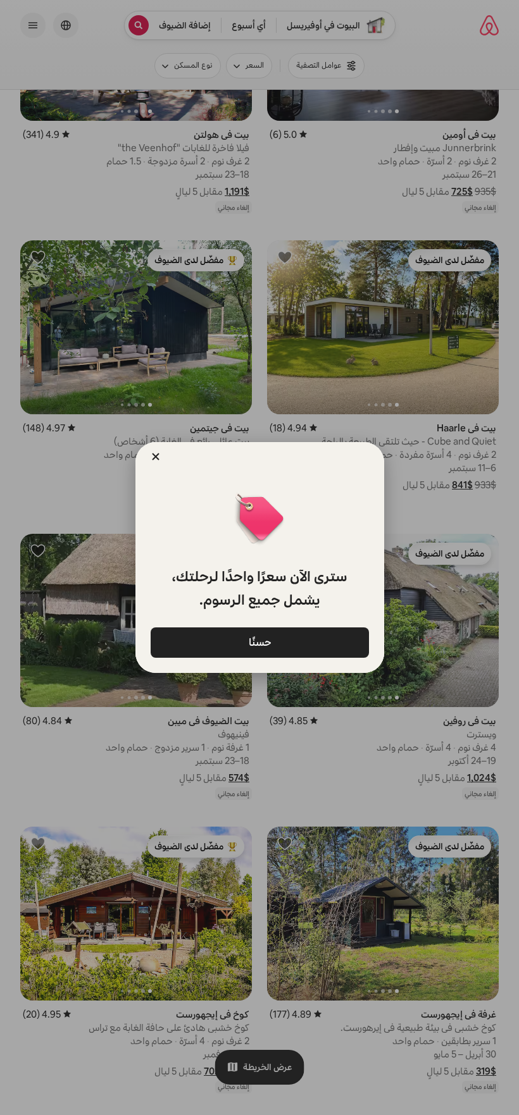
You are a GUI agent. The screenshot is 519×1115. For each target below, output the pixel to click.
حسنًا (259, 641)
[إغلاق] (156, 457)
